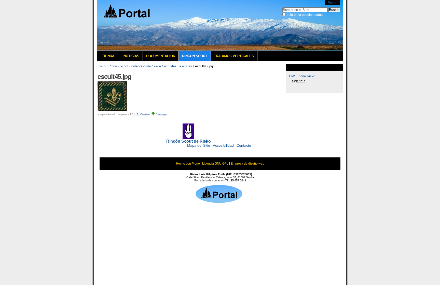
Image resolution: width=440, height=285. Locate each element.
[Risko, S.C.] (219, 201)
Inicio (101, 66)
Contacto (244, 145)
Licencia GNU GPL (215, 163)
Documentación (160, 56)
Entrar (332, 3)
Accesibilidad (223, 145)
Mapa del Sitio (198, 145)
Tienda (108, 56)
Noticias (131, 56)
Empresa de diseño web (247, 163)
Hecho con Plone (188, 163)
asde (157, 66)
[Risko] (135, 25)
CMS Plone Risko (302, 76)
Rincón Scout (194, 56)
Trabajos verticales (234, 56)
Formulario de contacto (208, 180)
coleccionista (141, 66)
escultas (186, 66)
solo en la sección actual (305, 15)
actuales (170, 66)
